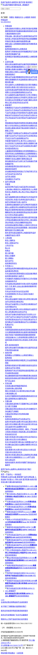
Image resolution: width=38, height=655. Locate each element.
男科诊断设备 (10, 299)
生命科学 (8, 396)
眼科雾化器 (9, 82)
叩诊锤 (16, 230)
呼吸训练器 (29, 39)
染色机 (9, 434)
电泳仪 (16, 399)
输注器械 (8, 376)
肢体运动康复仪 (29, 125)
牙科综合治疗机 (22, 102)
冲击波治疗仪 (13, 118)
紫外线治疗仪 (25, 166)
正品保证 (4, 602)
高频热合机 (16, 429)
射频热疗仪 (24, 113)
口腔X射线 (12, 102)
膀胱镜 (21, 335)
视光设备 (8, 85)
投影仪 (9, 87)
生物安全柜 (16, 409)
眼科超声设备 (20, 64)
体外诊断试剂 (10, 460)
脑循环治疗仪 (20, 205)
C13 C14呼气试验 (28, 457)
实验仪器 (8, 383)
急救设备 (8, 28)
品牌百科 (14, 2)
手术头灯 (20, 294)
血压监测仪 (24, 187)
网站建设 (11, 653)
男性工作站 (19, 304)
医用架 (32, 360)
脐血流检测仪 (29, 212)
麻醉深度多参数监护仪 (20, 197)
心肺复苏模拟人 (28, 355)
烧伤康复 (8, 166)
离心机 (14, 393)
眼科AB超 (19, 72)
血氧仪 (21, 215)
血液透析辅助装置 (17, 268)
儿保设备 (8, 238)
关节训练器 (28, 161)
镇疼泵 (14, 376)
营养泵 (31, 378)
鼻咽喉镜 (17, 332)
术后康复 (8, 179)
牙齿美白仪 (16, 97)
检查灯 (11, 230)
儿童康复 (8, 151)
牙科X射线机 (23, 340)
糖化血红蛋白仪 (14, 444)
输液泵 (34, 376)
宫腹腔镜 (27, 335)
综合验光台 (26, 87)
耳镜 (27, 330)
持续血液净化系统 (30, 268)
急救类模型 (24, 57)
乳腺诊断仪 (14, 312)
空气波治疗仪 (17, 108)
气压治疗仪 (12, 136)
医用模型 (8, 57)
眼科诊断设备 (10, 64)
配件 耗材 (8, 345)
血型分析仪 (9, 424)
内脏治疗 (15, 156)
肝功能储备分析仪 (22, 348)
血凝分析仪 (12, 427)
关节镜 (9, 335)
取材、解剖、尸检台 (27, 429)
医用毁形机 (23, 386)
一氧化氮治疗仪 (18, 36)
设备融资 (24, 615)
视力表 (19, 87)
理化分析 (8, 391)
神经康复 (8, 123)
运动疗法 (11, 174)
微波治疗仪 (9, 115)
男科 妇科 (8, 296)
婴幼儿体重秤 (10, 256)
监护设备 (8, 197)
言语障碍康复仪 (31, 154)
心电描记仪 (16, 189)
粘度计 (14, 391)
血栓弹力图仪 (17, 442)
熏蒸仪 (26, 143)
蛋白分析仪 (24, 437)
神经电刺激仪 (20, 210)
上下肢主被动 (30, 156)
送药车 (34, 365)
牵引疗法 (33, 171)
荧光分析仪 (18, 439)
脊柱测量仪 (19, 225)
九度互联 (19, 653)
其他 (18, 123)
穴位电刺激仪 (19, 143)
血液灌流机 (9, 271)
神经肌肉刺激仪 (18, 171)
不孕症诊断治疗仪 (28, 319)
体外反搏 (33, 210)
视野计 (7, 92)
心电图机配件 (27, 233)
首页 (2, 469)
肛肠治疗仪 (26, 419)
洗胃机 (9, 276)
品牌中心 (14, 469)
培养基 (19, 388)
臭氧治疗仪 (28, 133)
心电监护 (32, 192)
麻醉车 (24, 365)
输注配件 (18, 378)
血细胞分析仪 (22, 427)
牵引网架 (30, 128)
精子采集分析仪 (21, 299)
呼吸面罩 (22, 41)
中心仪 (14, 85)
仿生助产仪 (28, 317)
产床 (13, 370)
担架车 (14, 365)
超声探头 (32, 348)
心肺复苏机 (24, 28)
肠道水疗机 (16, 113)
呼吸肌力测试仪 (14, 222)
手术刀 (27, 279)
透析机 (16, 271)
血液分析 (8, 422)
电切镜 (31, 330)
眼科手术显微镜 (19, 80)
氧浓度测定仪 (20, 220)
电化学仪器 (30, 391)
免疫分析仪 (16, 437)
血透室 (7, 268)
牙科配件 (23, 97)
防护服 (21, 462)
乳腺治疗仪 (9, 325)
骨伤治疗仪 (16, 161)
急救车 (7, 368)
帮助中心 (4, 619)
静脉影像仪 (28, 376)
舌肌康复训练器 (31, 123)
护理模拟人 (18, 355)
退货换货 (17, 611)
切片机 (14, 434)
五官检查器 (14, 92)
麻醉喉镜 (8, 31)
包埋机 (31, 432)
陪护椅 (19, 360)
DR (14, 337)
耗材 (14, 345)
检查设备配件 (17, 233)
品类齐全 (17, 602)
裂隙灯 (12, 74)
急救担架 (28, 31)
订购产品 (11, 619)
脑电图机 (20, 212)
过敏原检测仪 (29, 455)
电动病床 (15, 373)
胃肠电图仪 (21, 273)
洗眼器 (17, 77)
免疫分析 (8, 437)
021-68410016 (6, 22)
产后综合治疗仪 (23, 136)
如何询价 (17, 619)
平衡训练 (23, 128)
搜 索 (3, 13)
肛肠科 (7, 419)
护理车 (19, 365)
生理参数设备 (10, 205)
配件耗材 (20, 376)
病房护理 (8, 353)
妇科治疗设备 (10, 314)
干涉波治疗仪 (17, 110)
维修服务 (24, 611)
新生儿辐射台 (10, 240)
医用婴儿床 (33, 370)
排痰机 (33, 17)
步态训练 (13, 125)
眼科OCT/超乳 (25, 67)
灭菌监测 (8, 414)
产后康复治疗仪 (18, 133)
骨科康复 (8, 161)
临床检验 (8, 416)
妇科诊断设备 (10, 309)
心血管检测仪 (13, 207)
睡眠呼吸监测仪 (26, 222)
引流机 (7, 289)
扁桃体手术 (12, 281)
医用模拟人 (9, 355)
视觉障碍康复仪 (18, 151)
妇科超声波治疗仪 (22, 314)
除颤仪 (11, 17)
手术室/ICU (9, 266)
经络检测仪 (29, 146)
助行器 (21, 159)
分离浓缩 (8, 393)
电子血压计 (16, 187)
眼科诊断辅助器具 (13, 67)
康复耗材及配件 (11, 169)
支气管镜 (15, 335)
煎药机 (11, 143)
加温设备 (28, 273)
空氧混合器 (14, 41)
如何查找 (24, 619)
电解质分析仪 (30, 444)
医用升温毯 (33, 113)
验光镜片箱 (29, 85)
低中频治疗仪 (24, 118)
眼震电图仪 (21, 85)
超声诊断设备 (10, 348)
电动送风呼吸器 (21, 51)
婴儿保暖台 (9, 258)
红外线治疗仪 (27, 115)
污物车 (17, 368)
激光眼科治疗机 (31, 80)
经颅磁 (14, 123)
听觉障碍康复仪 (29, 151)
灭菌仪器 (8, 401)
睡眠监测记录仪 (11, 212)
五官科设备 (9, 62)
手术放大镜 (24, 284)
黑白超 (12, 350)
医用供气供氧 (10, 51)
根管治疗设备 (22, 100)
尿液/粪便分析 (10, 450)
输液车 (29, 365)
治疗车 (12, 368)
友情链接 (11, 615)
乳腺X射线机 (13, 340)
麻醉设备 (8, 44)
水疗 (6, 174)
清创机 (34, 286)
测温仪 (16, 215)
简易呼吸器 (16, 31)
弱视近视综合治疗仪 (27, 77)
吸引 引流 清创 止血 (12, 286)
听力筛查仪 (33, 95)
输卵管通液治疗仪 (22, 322)
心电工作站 (24, 192)
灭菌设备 (8, 404)
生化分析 (8, 442)
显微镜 (11, 399)
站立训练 (20, 125)
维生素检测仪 (19, 455)
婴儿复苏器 (9, 253)
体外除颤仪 (16, 28)
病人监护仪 (23, 202)
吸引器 (12, 289)
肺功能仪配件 (27, 217)
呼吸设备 (8, 36)
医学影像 (8, 327)
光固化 (9, 100)
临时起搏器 (33, 28)
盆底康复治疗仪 (23, 138)
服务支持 (4, 611)
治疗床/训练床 (10, 176)
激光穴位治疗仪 (11, 146)
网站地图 (4, 653)
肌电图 (27, 210)
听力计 (26, 95)
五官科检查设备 (11, 90)
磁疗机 (11, 164)
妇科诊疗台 (23, 312)
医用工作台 (26, 360)
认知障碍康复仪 (19, 154)
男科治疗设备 (10, 304)
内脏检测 (22, 156)
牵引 (22, 161)
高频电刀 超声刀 (18, 276)
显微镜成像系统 (26, 396)
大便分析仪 (20, 450)
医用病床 (8, 370)
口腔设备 (8, 97)
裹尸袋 (26, 462)
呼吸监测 (4, 20)
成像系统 (17, 330)
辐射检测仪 (23, 399)
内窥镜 (29, 332)
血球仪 (14, 422)
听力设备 (8, 95)
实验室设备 (9, 386)
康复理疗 (8, 105)
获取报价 (10, 491)
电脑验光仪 (19, 17)
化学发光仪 (33, 437)
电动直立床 (28, 159)
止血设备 (23, 286)
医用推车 (8, 365)
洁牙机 (14, 100)
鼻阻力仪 (33, 90)
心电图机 (27, 17)
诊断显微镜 (16, 284)
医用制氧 (8, 49)
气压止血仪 (11, 381)
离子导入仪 (25, 141)
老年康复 (8, 156)
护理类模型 (16, 57)
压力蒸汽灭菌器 (11, 406)
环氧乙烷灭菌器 (31, 404)
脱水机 (11, 432)
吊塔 (27, 291)
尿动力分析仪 (29, 450)
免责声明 (11, 611)
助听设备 (15, 95)
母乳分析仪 (19, 309)
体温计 (16, 199)
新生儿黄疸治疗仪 (12, 243)
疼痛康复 (8, 108)
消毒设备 (8, 409)
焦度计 (14, 87)
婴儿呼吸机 (12, 39)
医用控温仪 (16, 166)
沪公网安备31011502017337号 (12, 645)
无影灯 (26, 294)
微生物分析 (9, 455)
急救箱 (11, 34)
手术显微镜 (33, 284)
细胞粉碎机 (16, 396)
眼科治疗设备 (10, 77)
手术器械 (8, 279)
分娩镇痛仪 (33, 322)
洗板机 (21, 432)
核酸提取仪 (18, 457)
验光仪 (32, 87)
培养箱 (16, 386)
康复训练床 (16, 128)
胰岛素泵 (25, 378)
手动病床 (8, 373)
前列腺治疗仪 (12, 307)
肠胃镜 (32, 335)
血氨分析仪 (21, 422)
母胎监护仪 (14, 202)
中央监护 (32, 197)
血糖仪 (22, 444)
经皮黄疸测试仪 (11, 263)
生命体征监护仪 (25, 199)
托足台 (22, 291)
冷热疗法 (18, 174)
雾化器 (27, 41)
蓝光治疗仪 (9, 261)
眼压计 (12, 72)
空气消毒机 (14, 411)
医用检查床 (24, 370)
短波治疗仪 (18, 115)
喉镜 (12, 332)
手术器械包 (16, 279)
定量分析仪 (9, 439)
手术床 (12, 291)
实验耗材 (8, 388)
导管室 (7, 184)
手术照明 (8, 294)
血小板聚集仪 (27, 442)
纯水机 (22, 409)
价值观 (16, 606)
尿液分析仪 (18, 452)
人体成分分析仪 (29, 225)
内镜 (6, 330)
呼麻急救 (8, 26)
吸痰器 (22, 31)
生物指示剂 (16, 414)
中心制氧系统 (22, 49)
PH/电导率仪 (21, 391)
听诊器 (21, 230)
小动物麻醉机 (17, 44)
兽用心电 (17, 192)
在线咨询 (21, 504)
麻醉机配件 (26, 44)
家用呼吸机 (21, 39)
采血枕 (31, 462)
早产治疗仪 (11, 317)
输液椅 (14, 360)
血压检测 (8, 187)
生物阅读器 (24, 414)
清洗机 (22, 330)
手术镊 (22, 279)
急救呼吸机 (28, 36)
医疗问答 (22, 2)
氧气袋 (17, 54)
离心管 (14, 388)
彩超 (17, 350)
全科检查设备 (10, 225)
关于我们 (27, 469)
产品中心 (7, 469)
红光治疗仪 (12, 138)
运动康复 (8, 171)
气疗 (25, 171)
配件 (17, 345)
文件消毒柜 (29, 409)
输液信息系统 (10, 378)
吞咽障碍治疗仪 (28, 108)
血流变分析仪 (30, 424)
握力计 (7, 125)
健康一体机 (28, 228)
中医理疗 (8, 141)
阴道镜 (11, 330)
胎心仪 (7, 248)
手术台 (7, 291)
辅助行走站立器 (13, 159)
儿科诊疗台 (9, 245)
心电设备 (8, 189)
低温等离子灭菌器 (18, 404)
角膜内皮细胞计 (18, 69)
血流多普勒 (11, 210)
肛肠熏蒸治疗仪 (16, 419)
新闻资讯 (21, 469)
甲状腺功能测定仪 (23, 90)
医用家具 (8, 360)
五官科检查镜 (19, 228)
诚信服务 (24, 602)
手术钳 (32, 279)
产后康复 (8, 133)
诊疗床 (17, 370)
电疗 (28, 171)
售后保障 (11, 602)
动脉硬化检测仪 (24, 207)
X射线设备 (9, 337)
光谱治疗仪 (19, 317)
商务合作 (4, 615)
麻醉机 (9, 46)
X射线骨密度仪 (23, 337)
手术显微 (8, 284)
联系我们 (29, 2)
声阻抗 (21, 95)
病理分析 (8, 429)
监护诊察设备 (10, 182)
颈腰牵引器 (33, 143)
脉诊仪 (31, 141)
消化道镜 (23, 332)
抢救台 (7, 251)
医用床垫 (8, 358)
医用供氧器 (11, 54)
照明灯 (14, 294)
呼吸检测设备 (10, 217)
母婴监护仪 (28, 309)
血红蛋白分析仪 (31, 422)
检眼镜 (7, 74)
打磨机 (29, 100)
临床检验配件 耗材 (12, 462)
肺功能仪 (18, 217)
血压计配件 (16, 235)
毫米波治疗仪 (17, 319)
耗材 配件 (17, 34)
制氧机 (14, 49)
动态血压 (32, 187)
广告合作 (17, 615)
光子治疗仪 (16, 179)
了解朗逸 (11, 606)
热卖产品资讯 (6, 2)
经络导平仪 (16, 141)
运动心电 (10, 192)
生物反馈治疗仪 (28, 110)
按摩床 (22, 123)
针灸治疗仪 (21, 146)
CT (17, 337)
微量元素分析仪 (19, 424)
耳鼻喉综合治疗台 (25, 92)
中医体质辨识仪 (13, 148)
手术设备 (8, 273)
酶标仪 (24, 439)
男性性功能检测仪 (17, 302)
